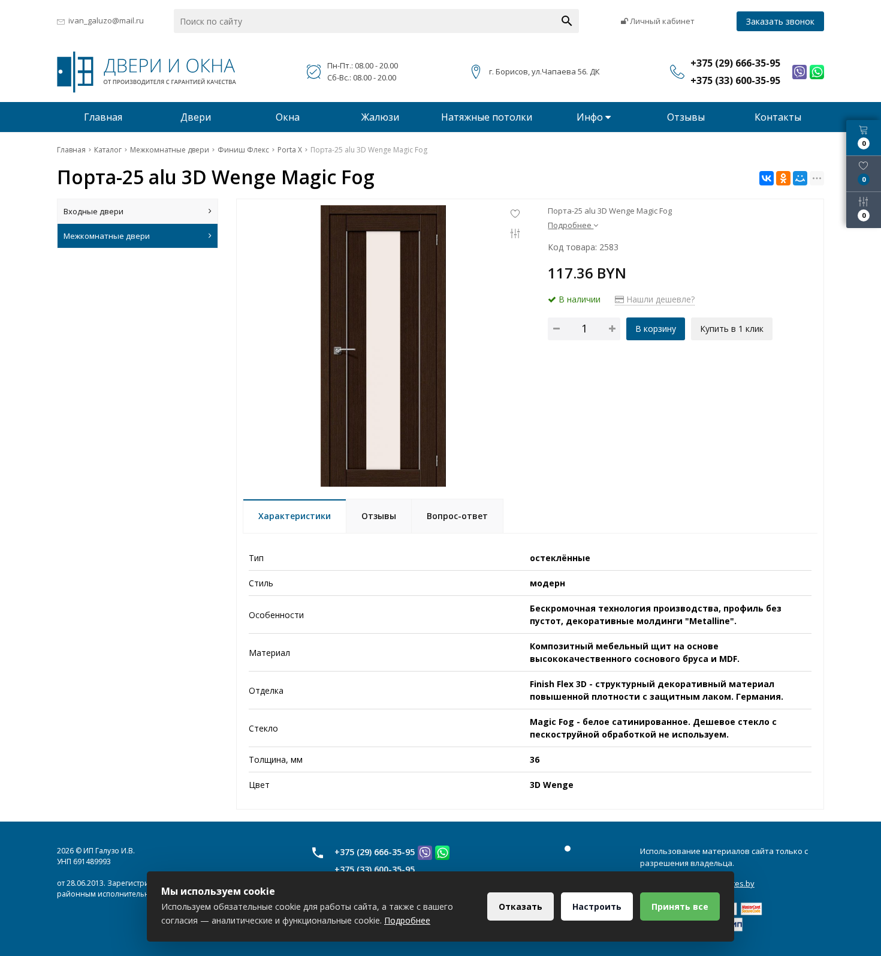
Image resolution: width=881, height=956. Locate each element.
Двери (195, 117)
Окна (288, 117)
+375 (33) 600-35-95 (374, 869)
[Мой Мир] (800, 178)
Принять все (679, 906)
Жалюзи (380, 117)
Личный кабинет (661, 21)
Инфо (591, 117)
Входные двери (93, 211)
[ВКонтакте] (766, 178)
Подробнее (407, 920)
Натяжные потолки (486, 117)
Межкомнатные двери (107, 235)
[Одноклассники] (783, 178)
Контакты (778, 117)
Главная (103, 117)
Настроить (596, 906)
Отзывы (686, 117)
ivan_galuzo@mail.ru (106, 20)
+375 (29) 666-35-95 (374, 852)
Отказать (520, 906)
